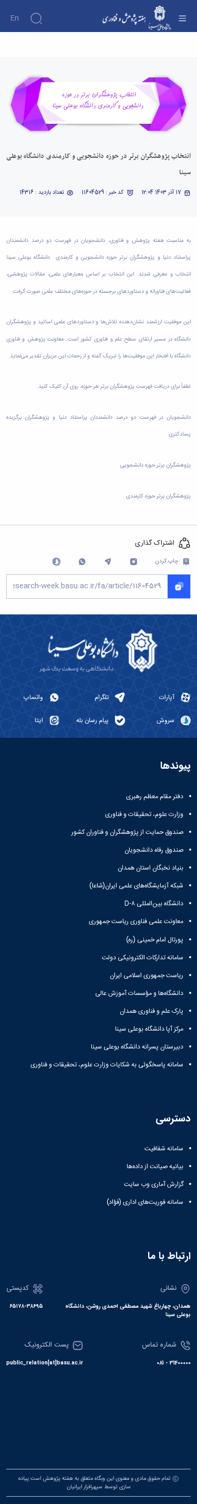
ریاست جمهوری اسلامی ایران (146, 975)
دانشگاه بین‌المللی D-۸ (154, 903)
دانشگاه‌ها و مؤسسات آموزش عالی (139, 993)
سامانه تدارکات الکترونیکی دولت (142, 957)
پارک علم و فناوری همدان (151, 1011)
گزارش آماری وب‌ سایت (153, 1184)
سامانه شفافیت (163, 1148)
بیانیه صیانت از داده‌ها (155, 1166)
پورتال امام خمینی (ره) (154, 940)
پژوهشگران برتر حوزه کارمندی (158, 496)
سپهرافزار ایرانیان (84, 1486)
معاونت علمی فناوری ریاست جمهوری (136, 921)
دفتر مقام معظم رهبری (154, 796)
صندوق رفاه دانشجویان (154, 850)
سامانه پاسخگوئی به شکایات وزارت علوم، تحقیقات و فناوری (106, 1065)
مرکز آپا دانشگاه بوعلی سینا (149, 1029)
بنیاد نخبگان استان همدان (150, 868)
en (14, 18)
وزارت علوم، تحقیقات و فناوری (144, 814)
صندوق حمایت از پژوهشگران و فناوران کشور (127, 832)
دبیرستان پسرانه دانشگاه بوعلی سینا (137, 1047)
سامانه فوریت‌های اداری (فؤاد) (145, 1202)
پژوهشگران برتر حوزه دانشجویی (155, 465)
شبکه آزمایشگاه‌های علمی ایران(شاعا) (136, 886)
